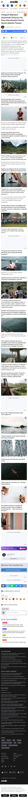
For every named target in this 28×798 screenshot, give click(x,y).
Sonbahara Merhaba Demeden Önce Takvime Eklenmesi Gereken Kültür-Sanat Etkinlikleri (14, 631)
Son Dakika (4, 745)
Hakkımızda (3, 753)
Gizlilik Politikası (4, 756)
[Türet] (20, 5)
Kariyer (14, 753)
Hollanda (3, 200)
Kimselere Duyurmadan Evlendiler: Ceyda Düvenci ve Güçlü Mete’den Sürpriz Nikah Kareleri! (13, 625)
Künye (14, 758)
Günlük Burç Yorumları (7, 742)
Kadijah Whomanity (13, 27)
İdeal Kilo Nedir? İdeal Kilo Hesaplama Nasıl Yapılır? (12, 720)
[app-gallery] (21, 772)
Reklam (2, 760)
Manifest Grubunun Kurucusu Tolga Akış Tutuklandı (12, 676)
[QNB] (16, 5)
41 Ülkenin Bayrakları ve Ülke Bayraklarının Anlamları (12, 728)
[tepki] (2, 599)
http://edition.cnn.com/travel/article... (12, 54)
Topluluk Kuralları (5, 758)
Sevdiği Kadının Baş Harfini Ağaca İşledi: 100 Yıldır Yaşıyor (13, 678)
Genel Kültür (9, 12)
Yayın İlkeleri (16, 756)
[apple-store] (5, 772)
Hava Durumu (4, 690)
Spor (4, 635)
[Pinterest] (14, 766)
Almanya (3, 197)
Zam (14, 740)
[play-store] (13, 772)
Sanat (14, 12)
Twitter (3, 740)
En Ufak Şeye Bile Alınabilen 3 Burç (9, 680)
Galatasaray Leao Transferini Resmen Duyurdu (14, 637)
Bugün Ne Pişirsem (13, 745)
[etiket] (25, 15)
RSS (14, 760)
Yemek (4, 640)
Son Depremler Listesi (6, 692)
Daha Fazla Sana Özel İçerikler (13, 569)
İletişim (2, 761)
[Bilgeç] (24, 5)
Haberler (3, 12)
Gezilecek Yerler (5, 747)
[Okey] (8, 5)
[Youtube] (11, 766)
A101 (15, 742)
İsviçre (8, 272)
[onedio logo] (13, 781)
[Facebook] (5, 766)
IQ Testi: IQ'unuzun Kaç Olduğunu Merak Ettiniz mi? (12, 734)
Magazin (5, 622)
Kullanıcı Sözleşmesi (17, 755)
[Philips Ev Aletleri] (3, 5)
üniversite (13, 44)
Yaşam (4, 628)
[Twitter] (8, 766)
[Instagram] (2, 766)
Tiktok (19, 742)
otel (7, 49)
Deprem (9, 740)
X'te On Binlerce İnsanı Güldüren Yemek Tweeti (14, 642)
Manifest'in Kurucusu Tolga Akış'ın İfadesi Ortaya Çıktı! (13, 685)
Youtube (19, 740)
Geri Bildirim (4, 755)
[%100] (12, 5)
